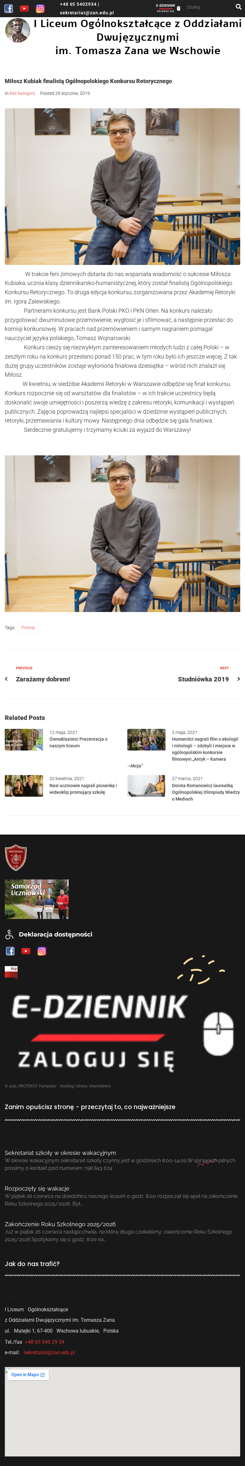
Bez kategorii (22, 93)
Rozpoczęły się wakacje (37, 1188)
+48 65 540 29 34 (44, 1342)
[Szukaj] (211, 7)
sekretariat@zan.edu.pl (87, 12)
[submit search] (239, 7)
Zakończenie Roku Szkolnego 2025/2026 (60, 1224)
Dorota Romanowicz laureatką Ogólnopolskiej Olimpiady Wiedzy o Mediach (206, 792)
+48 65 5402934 (78, 4)
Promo (28, 627)
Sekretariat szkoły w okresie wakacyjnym (60, 1152)
